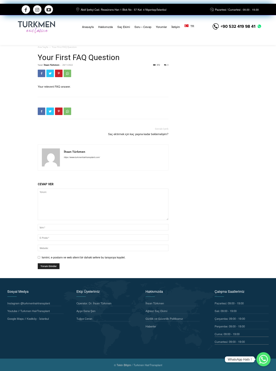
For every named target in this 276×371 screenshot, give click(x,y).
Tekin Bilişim (124, 365)
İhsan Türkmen (51, 64)
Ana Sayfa (43, 47)
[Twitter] (50, 73)
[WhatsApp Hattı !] (263, 359)
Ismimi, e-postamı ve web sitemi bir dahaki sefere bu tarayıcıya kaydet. (83, 257)
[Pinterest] (59, 73)
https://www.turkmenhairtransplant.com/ (82, 157)
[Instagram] (37, 9)
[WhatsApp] (67, 73)
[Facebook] (26, 9)
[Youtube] (48, 9)
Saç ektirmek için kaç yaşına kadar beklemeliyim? (138, 134)
